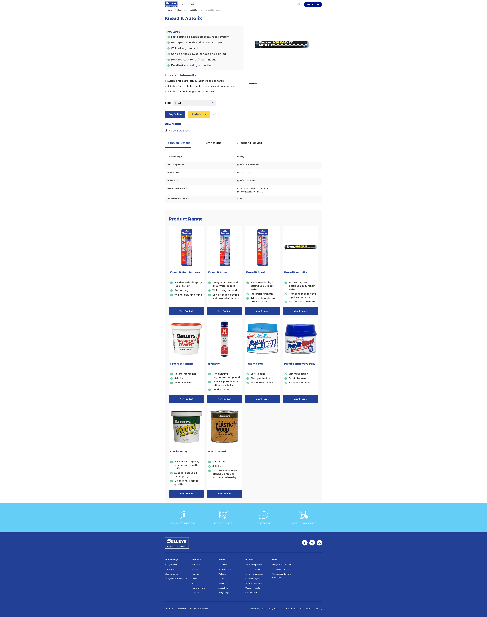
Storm (221, 579)
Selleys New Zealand (199, 609)
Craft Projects (251, 593)
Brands (222, 559)
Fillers (194, 579)
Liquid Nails (223, 564)
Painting (195, 574)
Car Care (195, 593)
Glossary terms (171, 574)
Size (168, 103)
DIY (183, 4)
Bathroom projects (253, 564)
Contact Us (181, 609)
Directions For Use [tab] (249, 143)
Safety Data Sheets (280, 569)
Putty (194, 583)
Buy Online (175, 114)
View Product (186, 311)
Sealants (195, 569)
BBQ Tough (224, 593)
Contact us (169, 569)
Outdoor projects (252, 579)
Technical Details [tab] (178, 143)
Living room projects (254, 574)
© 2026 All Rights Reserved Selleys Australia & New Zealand (271, 609)
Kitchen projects (252, 569)
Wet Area (222, 574)
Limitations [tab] (213, 143)
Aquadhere (223, 588)
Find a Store (199, 114)
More (274, 559)
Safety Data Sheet (179, 130)
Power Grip (223, 583)
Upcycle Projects (252, 588)
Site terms (309, 609)
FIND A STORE (313, 4)
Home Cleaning (198, 588)
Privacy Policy (299, 609)
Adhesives (196, 564)
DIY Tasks (250, 559)
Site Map (319, 609)
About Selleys (171, 559)
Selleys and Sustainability (176, 579)
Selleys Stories (171, 564)
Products (196, 559)
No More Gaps (225, 569)
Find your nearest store (282, 564)
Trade (193, 4)
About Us (169, 609)
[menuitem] (184, 4)
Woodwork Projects (253, 583)
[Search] (298, 4)
